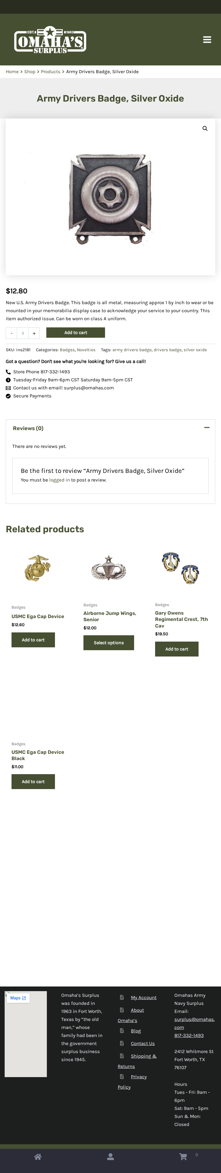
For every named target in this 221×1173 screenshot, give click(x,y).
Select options (109, 642)
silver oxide (195, 349)
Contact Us (143, 1043)
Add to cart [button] (33, 639)
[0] (183, 1158)
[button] (205, 128)
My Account (144, 997)
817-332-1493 (189, 1035)
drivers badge (168, 349)
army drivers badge (132, 349)
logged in (59, 480)
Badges (67, 349)
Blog (136, 1031)
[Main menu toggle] (207, 40)
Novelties (86, 349)
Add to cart (75, 332)
